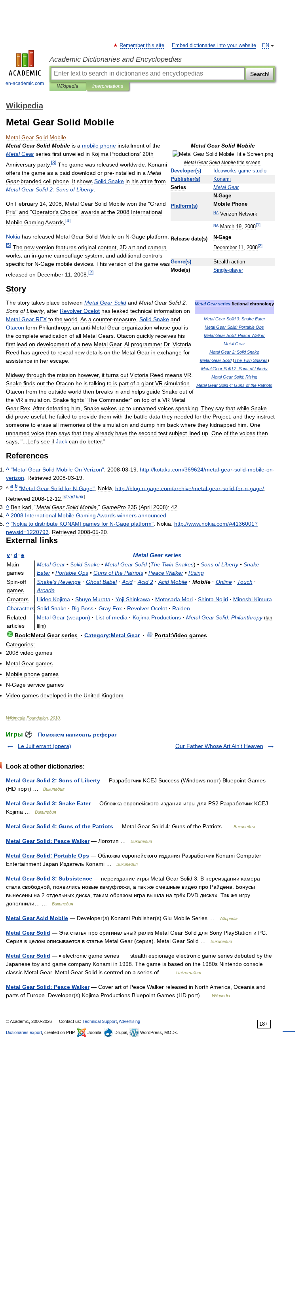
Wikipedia (67, 86)
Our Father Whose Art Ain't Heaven (219, 746)
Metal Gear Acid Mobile (37, 918)
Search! (260, 74)
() (186, 171)
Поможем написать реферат (77, 734)
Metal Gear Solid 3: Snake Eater (48, 803)
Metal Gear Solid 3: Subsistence (49, 878)
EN (265, 45)
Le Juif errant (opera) (44, 746)
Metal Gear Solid (28, 933)
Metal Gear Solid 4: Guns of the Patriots (59, 826)
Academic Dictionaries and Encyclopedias (115, 59)
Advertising (129, 1021)
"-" (57, 488)
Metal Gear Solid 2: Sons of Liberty (53, 780)
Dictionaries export (24, 1032)
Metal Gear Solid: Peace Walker (47, 841)
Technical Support (99, 1021)
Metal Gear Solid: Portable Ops (47, 855)
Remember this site (142, 45)
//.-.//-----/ (189, 488)
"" (57, 469)
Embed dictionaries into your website (214, 45)
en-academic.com (25, 83)
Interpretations (107, 86)
